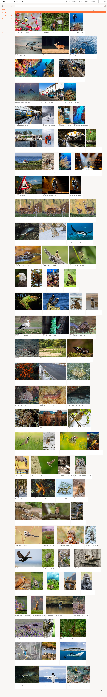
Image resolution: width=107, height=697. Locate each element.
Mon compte (93, 1)
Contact (86, 1)
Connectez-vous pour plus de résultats (60, 11)
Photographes (67, 1)
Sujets (80, 1)
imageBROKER (3, 9)
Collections (75, 1)
